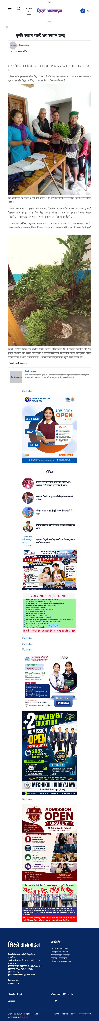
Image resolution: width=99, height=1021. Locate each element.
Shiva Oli (24, 1017)
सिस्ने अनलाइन (24, 45)
